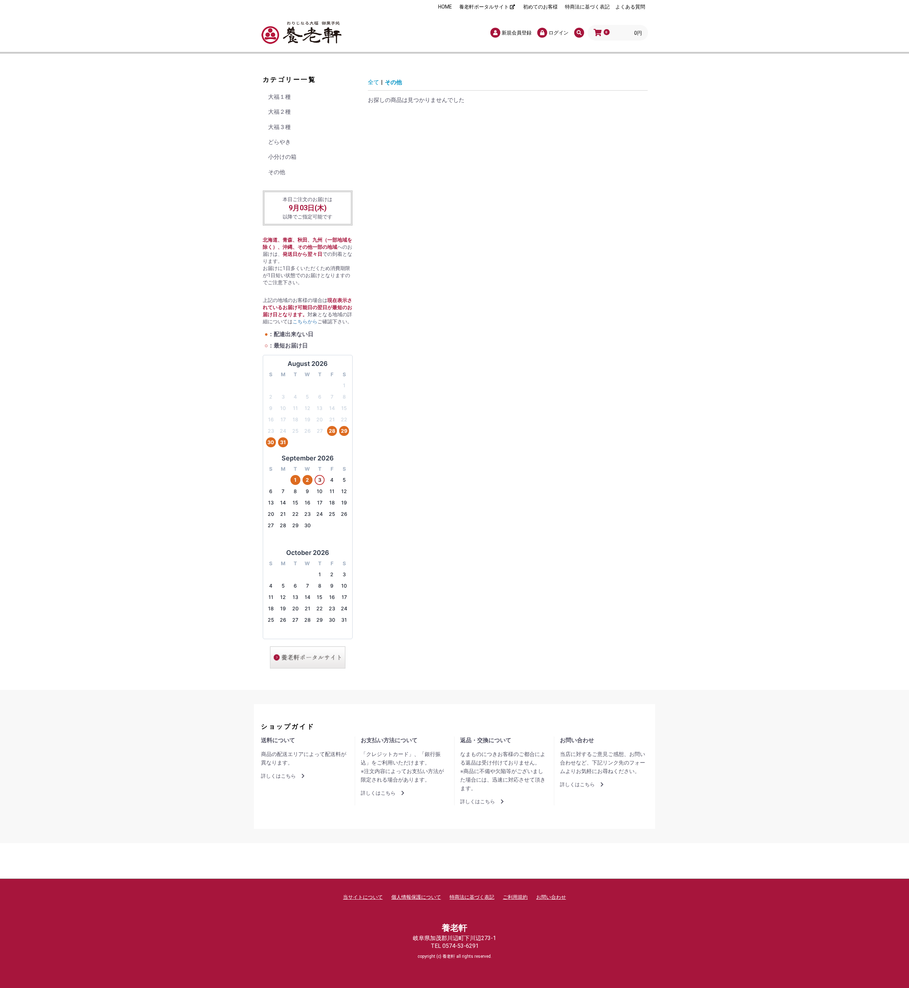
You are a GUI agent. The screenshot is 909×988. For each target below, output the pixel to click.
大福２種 (279, 111)
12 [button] (307, 408)
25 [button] (295, 431)
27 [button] (320, 431)
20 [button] (319, 419)
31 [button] (283, 442)
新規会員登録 (517, 33)
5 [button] (307, 397)
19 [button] (307, 419)
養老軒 (454, 928)
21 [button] (332, 419)
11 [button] (295, 408)
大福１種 (279, 96)
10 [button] (283, 408)
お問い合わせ (551, 897)
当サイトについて (363, 897)
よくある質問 (630, 7)
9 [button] (270, 408)
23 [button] (271, 431)
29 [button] (344, 431)
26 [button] (307, 431)
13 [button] (319, 408)
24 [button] (283, 431)
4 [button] (295, 397)
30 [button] (270, 442)
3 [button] (283, 397)
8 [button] (344, 397)
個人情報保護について (416, 897)
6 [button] (319, 397)
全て (373, 82)
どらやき (279, 142)
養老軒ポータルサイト (484, 7)
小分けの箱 (282, 156)
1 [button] (344, 385)
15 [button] (344, 408)
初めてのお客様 (540, 7)
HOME (445, 7)
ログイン (558, 33)
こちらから (305, 321)
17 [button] (283, 419)
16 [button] (271, 419)
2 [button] (270, 397)
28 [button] (332, 431)
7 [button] (332, 397)
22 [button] (344, 419)
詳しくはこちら (278, 776)
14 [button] (332, 408)
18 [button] (295, 419)
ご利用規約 (515, 897)
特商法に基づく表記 (587, 7)
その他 (276, 172)
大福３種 (279, 127)
